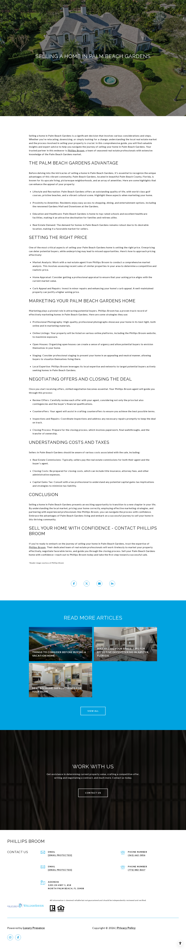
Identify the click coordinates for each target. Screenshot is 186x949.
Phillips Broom (76, 150)
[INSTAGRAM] (10, 937)
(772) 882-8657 (136, 870)
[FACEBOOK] (18, 937)
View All (93, 711)
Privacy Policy (126, 928)
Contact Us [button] (93, 793)
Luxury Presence (34, 928)
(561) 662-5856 (136, 855)
